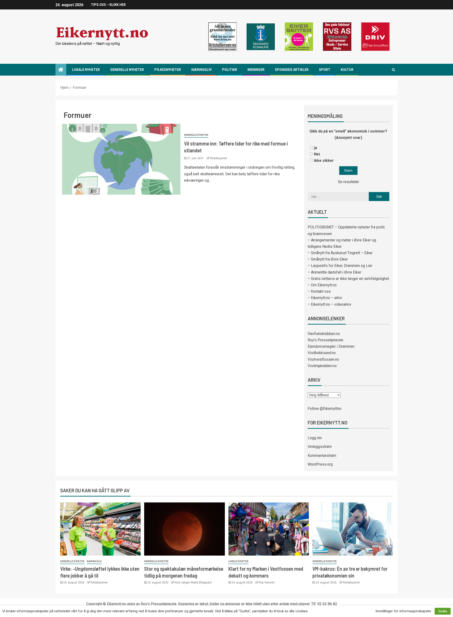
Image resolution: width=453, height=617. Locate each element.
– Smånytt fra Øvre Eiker (328, 259)
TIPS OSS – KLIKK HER (108, 5)
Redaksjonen (218, 158)
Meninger (255, 70)
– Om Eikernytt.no (322, 285)
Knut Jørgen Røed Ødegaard (193, 582)
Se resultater (348, 182)
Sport (324, 70)
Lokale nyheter (86, 70)
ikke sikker (324, 160)
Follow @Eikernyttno (324, 408)
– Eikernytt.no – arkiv (325, 298)
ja (315, 148)
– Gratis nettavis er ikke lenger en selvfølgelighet (348, 278)
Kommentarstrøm (322, 455)
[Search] (393, 69)
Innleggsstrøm (320, 446)
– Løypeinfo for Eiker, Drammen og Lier (340, 265)
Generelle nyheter (127, 70)
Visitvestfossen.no (323, 359)
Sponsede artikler (292, 70)
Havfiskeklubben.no (324, 333)
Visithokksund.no (322, 353)
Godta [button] (442, 611)
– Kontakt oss (319, 291)
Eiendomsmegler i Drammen (331, 346)
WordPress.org (320, 464)
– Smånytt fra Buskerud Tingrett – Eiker (340, 253)
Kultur (347, 70)
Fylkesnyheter (167, 70)
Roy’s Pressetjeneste (325, 340)
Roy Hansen (267, 582)
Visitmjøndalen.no (322, 366)
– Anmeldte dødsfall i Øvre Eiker (334, 272)
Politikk (229, 70)
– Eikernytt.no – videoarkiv (329, 304)
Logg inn (315, 438)
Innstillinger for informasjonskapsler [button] (403, 611)
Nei (317, 154)
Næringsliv (201, 70)
